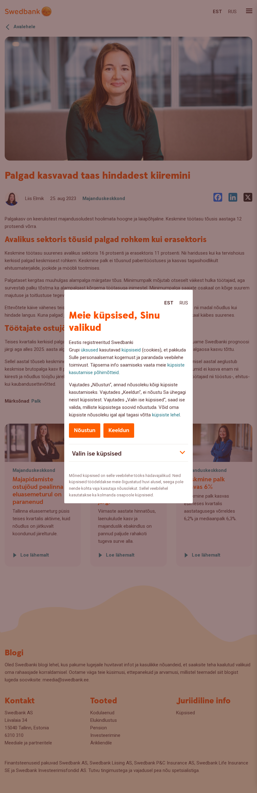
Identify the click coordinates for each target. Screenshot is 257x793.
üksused (89, 350)
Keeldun (118, 430)
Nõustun (84, 430)
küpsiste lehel (166, 415)
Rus (184, 303)
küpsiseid (131, 350)
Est (168, 303)
